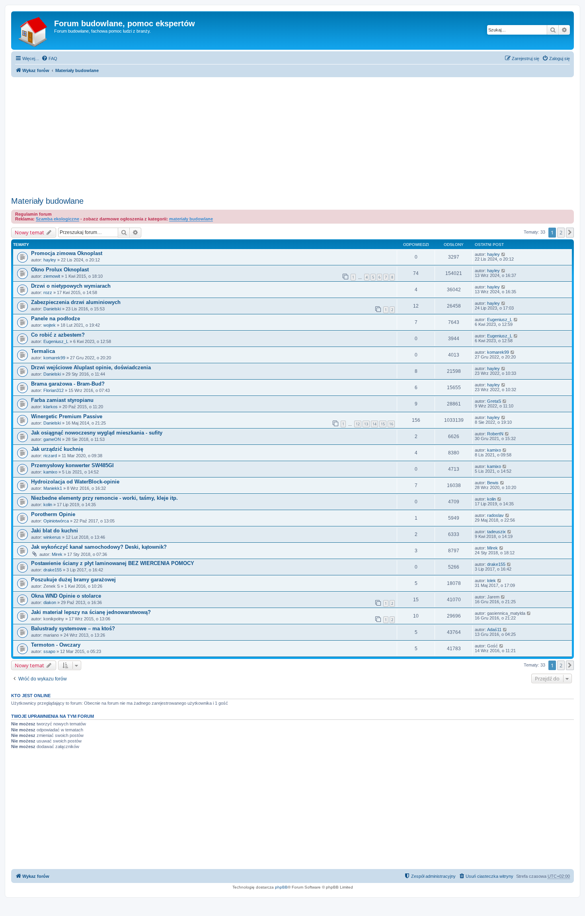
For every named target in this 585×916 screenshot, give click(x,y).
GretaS (494, 401)
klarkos (50, 406)
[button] (570, 232)
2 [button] (561, 232)
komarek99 (54, 357)
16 (391, 424)
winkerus (52, 537)
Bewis (493, 482)
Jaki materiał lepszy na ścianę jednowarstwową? (91, 612)
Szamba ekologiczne (57, 218)
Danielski (52, 308)
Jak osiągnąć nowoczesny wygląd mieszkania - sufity (96, 433)
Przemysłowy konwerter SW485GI (72, 465)
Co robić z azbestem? (58, 335)
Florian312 (53, 390)
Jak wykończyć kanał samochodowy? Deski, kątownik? (99, 547)
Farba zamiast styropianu (62, 400)
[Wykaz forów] (33, 30)
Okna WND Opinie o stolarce (66, 596)
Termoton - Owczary (55, 645)
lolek (491, 580)
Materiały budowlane (47, 201)
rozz (47, 292)
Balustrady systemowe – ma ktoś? (73, 628)
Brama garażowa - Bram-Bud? (68, 384)
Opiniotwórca (56, 520)
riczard (50, 455)
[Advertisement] (292, 134)
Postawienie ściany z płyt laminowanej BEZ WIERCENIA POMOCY (112, 563)
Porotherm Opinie (53, 514)
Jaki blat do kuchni (54, 531)
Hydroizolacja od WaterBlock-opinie (75, 482)
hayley (49, 259)
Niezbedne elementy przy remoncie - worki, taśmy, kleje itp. (104, 498)
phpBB (281, 887)
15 (383, 424)
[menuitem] (49, 58)
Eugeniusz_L (499, 319)
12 (358, 424)
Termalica (43, 351)
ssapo (49, 651)
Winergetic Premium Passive (66, 416)
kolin (47, 504)
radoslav (495, 515)
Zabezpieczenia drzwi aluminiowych (76, 302)
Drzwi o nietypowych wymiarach (71, 286)
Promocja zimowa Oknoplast (66, 253)
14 (374, 424)
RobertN (495, 433)
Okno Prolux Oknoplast (60, 270)
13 (366, 424)
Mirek (57, 554)
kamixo (494, 450)
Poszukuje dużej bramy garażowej (73, 580)
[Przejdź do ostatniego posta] (503, 254)
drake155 (52, 569)
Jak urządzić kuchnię (57, 449)
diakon (49, 602)
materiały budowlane (191, 218)
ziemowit (51, 276)
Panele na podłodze (55, 319)
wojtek (49, 325)
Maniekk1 (52, 488)
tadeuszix (496, 531)
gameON (52, 439)
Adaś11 (494, 629)
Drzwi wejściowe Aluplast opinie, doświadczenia (91, 367)
